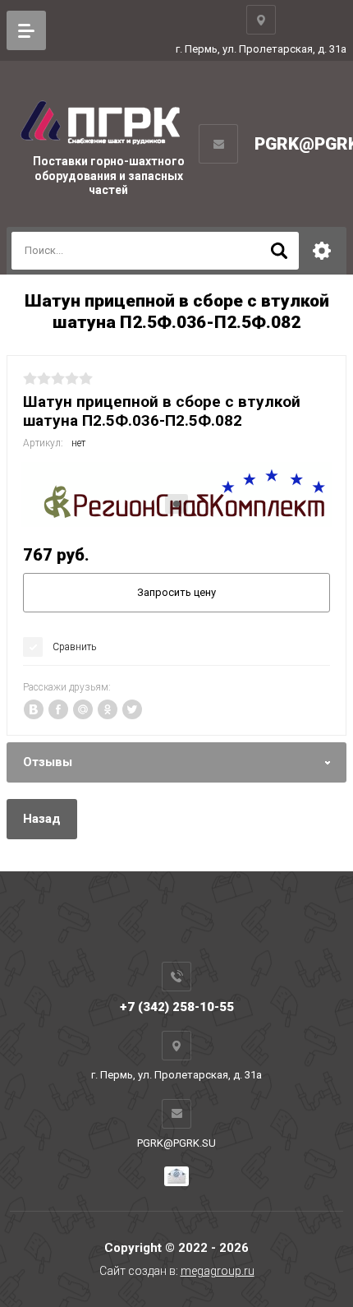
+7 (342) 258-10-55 (177, 1007)
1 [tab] (176, 504)
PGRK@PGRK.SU (176, 1143)
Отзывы (47, 762)
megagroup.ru (217, 1270)
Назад (42, 818)
